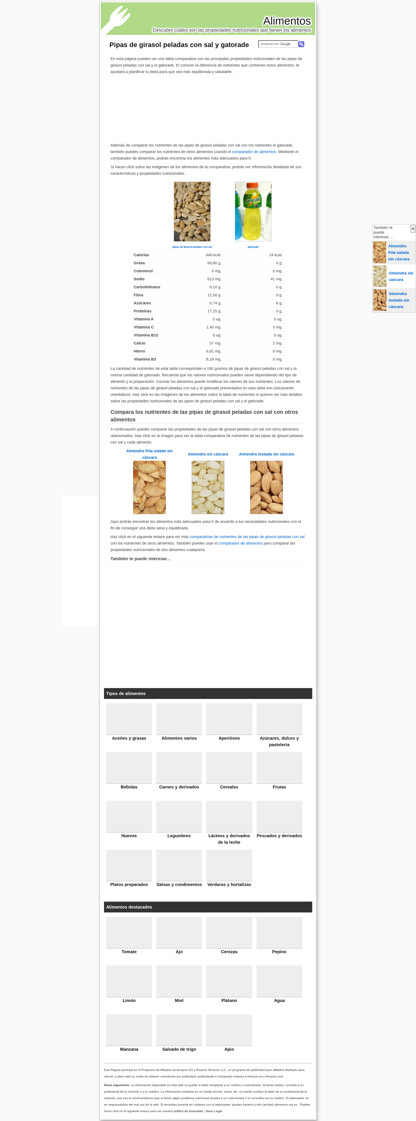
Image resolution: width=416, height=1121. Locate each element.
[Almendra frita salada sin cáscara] (149, 513)
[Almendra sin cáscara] (208, 513)
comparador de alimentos (254, 152)
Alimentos (287, 21)
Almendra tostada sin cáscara (266, 454)
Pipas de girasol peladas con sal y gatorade (179, 44)
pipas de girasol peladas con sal (192, 246)
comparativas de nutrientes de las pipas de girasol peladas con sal (247, 537)
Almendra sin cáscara (208, 454)
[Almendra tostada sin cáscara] (266, 513)
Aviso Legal (214, 1111)
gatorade (253, 246)
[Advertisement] (208, 107)
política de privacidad (188, 1111)
